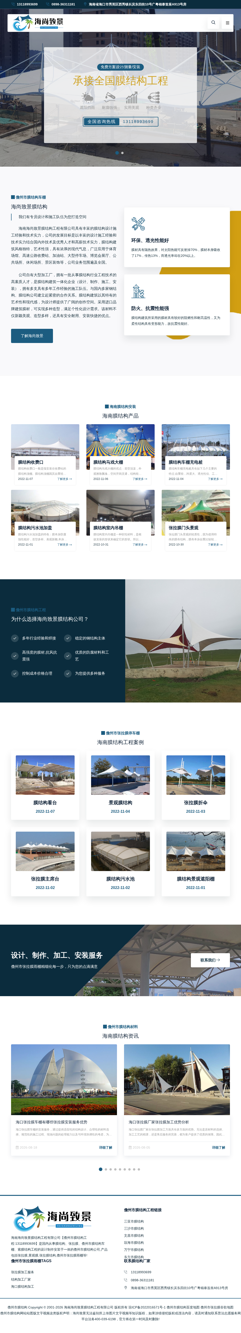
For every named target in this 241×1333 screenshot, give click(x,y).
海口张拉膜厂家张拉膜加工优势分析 (159, 1122)
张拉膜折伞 (196, 802)
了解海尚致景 (32, 336)
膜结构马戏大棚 (108, 462)
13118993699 (27, 4)
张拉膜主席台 (45, 878)
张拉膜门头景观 (183, 527)
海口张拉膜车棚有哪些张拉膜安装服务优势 (51, 1122)
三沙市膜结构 (134, 1228)
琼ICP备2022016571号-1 (147, 1307)
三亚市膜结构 (134, 1221)
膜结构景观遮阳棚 (196, 878)
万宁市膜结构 (134, 1250)
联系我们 (208, 960)
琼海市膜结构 (134, 1242)
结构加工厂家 (21, 1279)
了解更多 (62, 479)
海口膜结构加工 (22, 1286)
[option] (120, 83)
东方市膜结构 (134, 1257)
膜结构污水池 (120, 878)
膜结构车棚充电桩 (186, 462)
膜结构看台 (45, 802)
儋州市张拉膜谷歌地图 (217, 1307)
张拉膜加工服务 (22, 1272)
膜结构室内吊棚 (108, 527)
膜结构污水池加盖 (35, 527)
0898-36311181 (63, 4)
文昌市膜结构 (134, 1235)
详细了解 (105, 1147)
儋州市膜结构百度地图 (183, 1307)
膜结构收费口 (31, 462)
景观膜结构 (120, 802)
